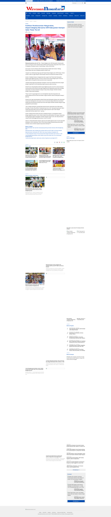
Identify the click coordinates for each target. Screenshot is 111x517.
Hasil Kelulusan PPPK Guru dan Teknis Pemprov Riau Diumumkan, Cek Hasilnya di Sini (77, 350)
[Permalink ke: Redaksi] (26, 32)
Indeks (40, 512)
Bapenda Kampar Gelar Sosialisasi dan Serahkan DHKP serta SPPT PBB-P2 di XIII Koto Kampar (43, 130)
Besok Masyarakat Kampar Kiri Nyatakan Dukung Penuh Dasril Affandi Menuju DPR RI (77, 342)
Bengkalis (28, 15)
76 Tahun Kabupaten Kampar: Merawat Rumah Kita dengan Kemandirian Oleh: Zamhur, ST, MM (43, 133)
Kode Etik (44, 512)
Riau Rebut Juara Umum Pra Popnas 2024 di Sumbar (75, 228)
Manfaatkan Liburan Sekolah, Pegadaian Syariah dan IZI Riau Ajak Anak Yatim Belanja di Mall (77, 346)
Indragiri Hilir (38, 15)
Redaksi (29, 31)
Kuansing (55, 15)
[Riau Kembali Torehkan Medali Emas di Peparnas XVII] (71, 274)
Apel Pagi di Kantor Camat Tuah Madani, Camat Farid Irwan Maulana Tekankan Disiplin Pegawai (79, 129)
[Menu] (26, 3)
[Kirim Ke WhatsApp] (64, 142)
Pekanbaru (65, 15)
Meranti (60, 15)
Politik (38, 13)
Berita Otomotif (60, 13)
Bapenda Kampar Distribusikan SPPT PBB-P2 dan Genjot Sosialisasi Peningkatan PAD (41, 132)
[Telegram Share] (62, 142)
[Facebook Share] (55, 142)
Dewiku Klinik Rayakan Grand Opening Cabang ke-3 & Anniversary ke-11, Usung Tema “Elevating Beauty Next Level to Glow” (62, 0)
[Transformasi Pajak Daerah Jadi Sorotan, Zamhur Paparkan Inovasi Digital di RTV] (59, 163)
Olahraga (48, 13)
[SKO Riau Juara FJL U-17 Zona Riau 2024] (81, 274)
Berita (30, 13)
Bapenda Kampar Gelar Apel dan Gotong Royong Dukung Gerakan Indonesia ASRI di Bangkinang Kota (44, 128)
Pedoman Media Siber (61, 512)
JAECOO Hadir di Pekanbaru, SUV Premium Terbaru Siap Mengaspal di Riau (75, 466)
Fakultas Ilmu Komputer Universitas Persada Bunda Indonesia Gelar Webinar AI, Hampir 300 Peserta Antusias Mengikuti (76, 113)
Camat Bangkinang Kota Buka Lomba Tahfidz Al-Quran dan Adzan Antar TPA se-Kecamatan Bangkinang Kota (43, 136)
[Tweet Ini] (57, 142)
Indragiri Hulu (44, 15)
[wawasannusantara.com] (45, 8)
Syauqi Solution (70, 514)
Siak (27, 18)
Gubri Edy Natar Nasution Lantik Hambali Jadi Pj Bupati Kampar (77, 329)
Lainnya (66, 13)
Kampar (50, 15)
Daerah (72, 13)
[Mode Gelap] (85, 3)
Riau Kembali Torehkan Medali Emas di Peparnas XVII (71, 319)
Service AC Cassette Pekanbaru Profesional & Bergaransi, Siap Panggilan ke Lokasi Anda (75, 462)
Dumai (32, 15)
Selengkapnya (76, 132)
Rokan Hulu (82, 15)
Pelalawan (71, 15)
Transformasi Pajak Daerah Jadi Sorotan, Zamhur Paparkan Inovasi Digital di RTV (41, 138)
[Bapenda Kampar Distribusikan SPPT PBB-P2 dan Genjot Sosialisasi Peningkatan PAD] (59, 150)
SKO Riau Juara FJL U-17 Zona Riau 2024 (81, 319)
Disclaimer (54, 512)
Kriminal (34, 13)
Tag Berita (54, 13)
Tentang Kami (69, 512)
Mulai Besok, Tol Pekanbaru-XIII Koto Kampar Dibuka (76, 333)
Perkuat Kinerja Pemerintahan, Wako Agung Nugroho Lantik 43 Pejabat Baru (75, 458)
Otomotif (43, 13)
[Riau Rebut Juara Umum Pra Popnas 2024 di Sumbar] (76, 183)
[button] (83, 3)
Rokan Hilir (77, 15)
